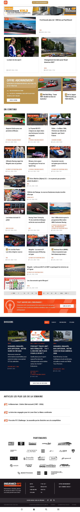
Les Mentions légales (63, 504)
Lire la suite (67, 306)
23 (52, 293)
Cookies (74, 504)
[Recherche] (46, 509)
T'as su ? (43, 484)
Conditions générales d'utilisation (38, 504)
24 (56, 293)
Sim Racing (62, 322)
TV (41, 492)
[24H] (22, 509)
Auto (46, 322)
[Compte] (34, 509)
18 (33, 293)
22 (48, 293)
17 (29, 293)
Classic (54, 322)
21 (44, 293)
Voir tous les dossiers (40, 383)
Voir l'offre (13, 100)
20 (40, 293)
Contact (53, 504)
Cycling (71, 322)
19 (37, 293)
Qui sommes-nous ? (65, 487)
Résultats (44, 487)
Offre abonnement (41, 2)
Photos (43, 489)
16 (25, 293)
